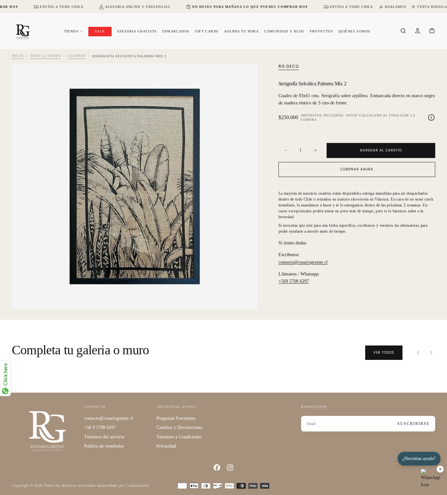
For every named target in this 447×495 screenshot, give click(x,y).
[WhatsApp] (430, 478)
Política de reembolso (104, 446)
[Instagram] (230, 467)
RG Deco (288, 66)
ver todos (383, 352)
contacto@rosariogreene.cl (303, 262)
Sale (100, 31)
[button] (403, 31)
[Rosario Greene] (47, 430)
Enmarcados (176, 31)
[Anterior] (418, 353)
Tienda (71, 31)
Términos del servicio (104, 436)
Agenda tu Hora (241, 31)
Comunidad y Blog (284, 31)
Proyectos (321, 31)
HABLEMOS (395, 7)
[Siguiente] (431, 353)
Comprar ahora (356, 169)
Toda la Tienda (45, 56)
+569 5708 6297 (293, 281)
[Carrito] (432, 31)
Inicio (18, 56)
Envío (352, 115)
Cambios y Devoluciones (179, 427)
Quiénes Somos (354, 31)
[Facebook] (217, 467)
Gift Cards (207, 31)
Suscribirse (413, 423)
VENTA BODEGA (432, 7)
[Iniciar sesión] (417, 31)
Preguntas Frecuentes (175, 418)
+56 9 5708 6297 (100, 427)
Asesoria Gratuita (137, 31)
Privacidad (166, 446)
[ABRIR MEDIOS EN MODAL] (247, 299)
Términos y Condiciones (179, 436)
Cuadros (76, 56)
